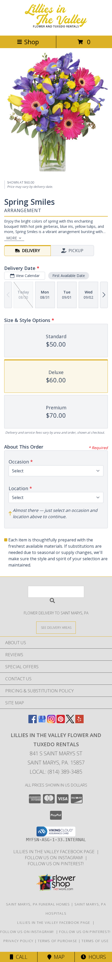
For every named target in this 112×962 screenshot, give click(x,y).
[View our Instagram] (51, 721)
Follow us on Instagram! (55, 858)
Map (58, 956)
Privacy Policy (18, 940)
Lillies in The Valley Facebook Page (55, 851)
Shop (31, 41)
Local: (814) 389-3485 (56, 771)
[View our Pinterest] (61, 721)
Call (20, 956)
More (11, 237)
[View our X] (70, 721)
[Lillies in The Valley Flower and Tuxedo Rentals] (56, 27)
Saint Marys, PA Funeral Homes (38, 904)
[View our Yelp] (79, 721)
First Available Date (68, 275)
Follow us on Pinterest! (56, 864)
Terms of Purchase (57, 940)
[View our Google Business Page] (42, 721)
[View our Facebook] (32, 721)
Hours (96, 956)
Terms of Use (95, 940)
